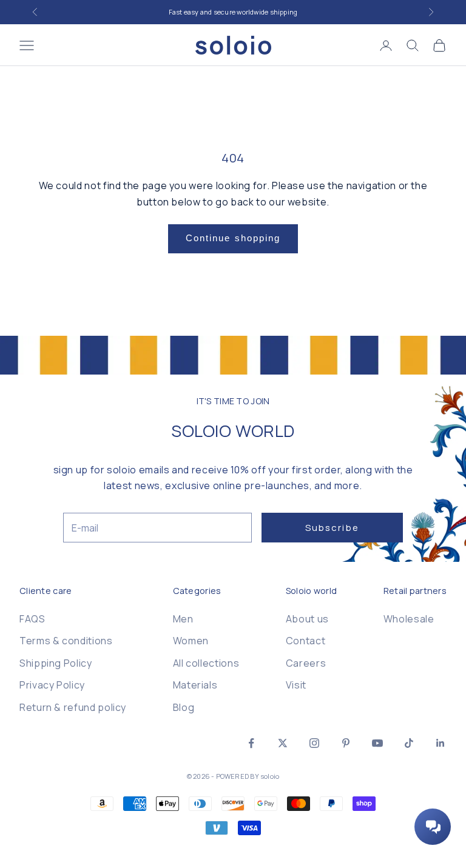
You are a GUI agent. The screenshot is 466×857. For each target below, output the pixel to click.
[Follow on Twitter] (283, 743)
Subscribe (332, 527)
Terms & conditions (66, 640)
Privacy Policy (52, 685)
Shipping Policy (55, 663)
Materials (195, 685)
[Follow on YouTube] (377, 743)
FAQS (32, 618)
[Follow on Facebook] (251, 743)
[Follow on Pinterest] (346, 743)
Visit (296, 685)
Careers (306, 663)
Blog (184, 707)
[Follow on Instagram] (314, 743)
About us (307, 618)
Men (183, 618)
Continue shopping (233, 238)
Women (191, 640)
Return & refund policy (72, 707)
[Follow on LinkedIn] (440, 743)
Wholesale (408, 618)
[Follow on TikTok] (409, 743)
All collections (206, 663)
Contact (305, 640)
